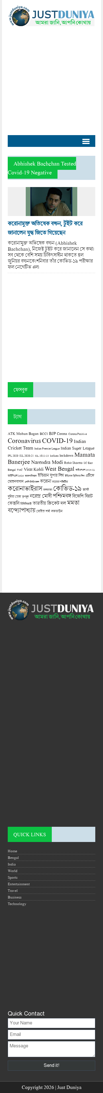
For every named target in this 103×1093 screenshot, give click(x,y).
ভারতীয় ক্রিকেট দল (49, 503)
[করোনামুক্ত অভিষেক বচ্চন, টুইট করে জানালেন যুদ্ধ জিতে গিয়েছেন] (51, 213)
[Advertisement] (51, 77)
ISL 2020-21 (26, 455)
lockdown (66, 455)
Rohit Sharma (73, 462)
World (12, 870)
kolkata (54, 455)
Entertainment (19, 884)
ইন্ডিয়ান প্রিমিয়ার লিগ (74, 475)
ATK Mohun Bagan (23, 433)
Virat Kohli (33, 469)
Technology (17, 903)
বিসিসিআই (25, 503)
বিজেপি (78, 496)
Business (14, 897)
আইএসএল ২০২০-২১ (85, 469)
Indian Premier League (47, 448)
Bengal (13, 857)
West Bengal (59, 468)
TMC (20, 469)
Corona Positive (77, 433)
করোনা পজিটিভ (60, 481)
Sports (12, 877)
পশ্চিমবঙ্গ (62, 495)
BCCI (44, 433)
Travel (13, 890)
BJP (52, 433)
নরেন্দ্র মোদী (41, 496)
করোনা (45, 481)
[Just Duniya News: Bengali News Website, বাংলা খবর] (51, 16)
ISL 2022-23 (42, 455)
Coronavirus (24, 440)
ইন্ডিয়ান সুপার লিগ (51, 475)
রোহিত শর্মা (43, 511)
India (12, 864)
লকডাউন (56, 511)
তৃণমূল (25, 496)
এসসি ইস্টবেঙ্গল (32, 481)
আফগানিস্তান (31, 475)
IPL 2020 (13, 455)
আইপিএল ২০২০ (16, 475)
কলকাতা (47, 489)
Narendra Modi (47, 462)
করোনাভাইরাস (25, 488)
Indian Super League (77, 448)
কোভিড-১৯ (67, 488)
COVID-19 (57, 440)
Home (12, 851)
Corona (62, 433)
